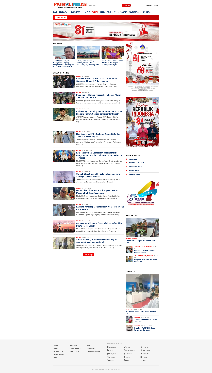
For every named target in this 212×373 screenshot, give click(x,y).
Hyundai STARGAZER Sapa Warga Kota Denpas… (144, 329)
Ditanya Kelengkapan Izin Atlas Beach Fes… (140, 242)
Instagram (112, 354)
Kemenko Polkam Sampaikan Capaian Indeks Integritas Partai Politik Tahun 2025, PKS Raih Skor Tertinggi (99, 155)
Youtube (145, 357)
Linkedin (129, 354)
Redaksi (55, 348)
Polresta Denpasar (136, 163)
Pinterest (146, 347)
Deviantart (146, 354)
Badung (128, 239)
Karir (89, 345)
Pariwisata (142, 256)
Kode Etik (73, 345)
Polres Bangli (134, 170)
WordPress (146, 350)
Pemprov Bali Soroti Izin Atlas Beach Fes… (145, 261)
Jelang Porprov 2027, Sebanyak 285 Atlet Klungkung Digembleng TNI (65, 63)
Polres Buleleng (135, 167)
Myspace (112, 357)
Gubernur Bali (134, 174)
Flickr (128, 360)
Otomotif (129, 309)
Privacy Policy (75, 348)
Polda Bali (133, 159)
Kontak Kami (74, 352)
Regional (134, 239)
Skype (128, 357)
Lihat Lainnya (88, 255)
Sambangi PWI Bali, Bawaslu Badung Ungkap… (144, 251)
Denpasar (137, 246)
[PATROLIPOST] (70, 5)
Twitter (128, 347)
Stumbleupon (130, 350)
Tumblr (111, 350)
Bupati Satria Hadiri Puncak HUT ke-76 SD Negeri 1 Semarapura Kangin (89, 63)
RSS (144, 360)
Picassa (111, 360)
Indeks (55, 345)
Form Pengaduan (93, 352)
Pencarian (126, 5)
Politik (78, 76)
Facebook (112, 347)
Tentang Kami (58, 352)
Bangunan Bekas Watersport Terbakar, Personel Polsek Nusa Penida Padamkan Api (114, 63)
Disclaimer (91, 348)
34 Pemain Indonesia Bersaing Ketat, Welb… (145, 321)
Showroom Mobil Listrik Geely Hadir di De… (141, 312)
